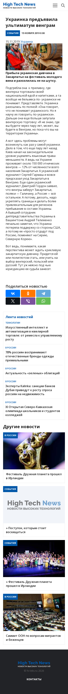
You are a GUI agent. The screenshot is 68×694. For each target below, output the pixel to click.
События (12, 33)
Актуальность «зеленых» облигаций (32, 373)
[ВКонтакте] (13, 293)
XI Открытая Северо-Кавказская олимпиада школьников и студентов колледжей (32, 411)
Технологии (12, 322)
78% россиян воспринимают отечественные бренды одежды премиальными (29, 356)
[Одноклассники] (28, 293)
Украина (26, 42)
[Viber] (28, 301)
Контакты (34, 679)
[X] (13, 301)
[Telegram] (43, 293)
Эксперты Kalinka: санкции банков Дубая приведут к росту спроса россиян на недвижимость (30, 390)
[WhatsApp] (43, 301)
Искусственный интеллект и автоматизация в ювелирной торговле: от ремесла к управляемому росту (33, 333)
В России (10, 347)
